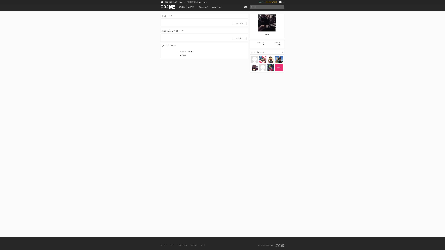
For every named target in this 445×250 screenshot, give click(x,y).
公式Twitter (194, 245)
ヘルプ (172, 245)
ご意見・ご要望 (182, 245)
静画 (170, 2)
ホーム (203, 245)
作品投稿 (182, 7)
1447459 (190, 52)
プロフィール (216, 7)
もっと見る (239, 23)
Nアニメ (198, 2)
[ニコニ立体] (279, 245)
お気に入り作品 (203, 7)
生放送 (175, 2)
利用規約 (163, 245)
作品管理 (191, 7)
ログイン (261, 2)
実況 (193, 2)
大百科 (189, 2)
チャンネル (181, 2)
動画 (166, 2)
